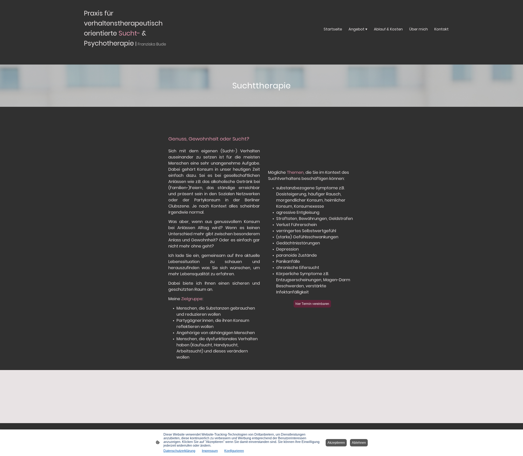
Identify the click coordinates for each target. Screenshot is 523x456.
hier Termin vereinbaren (312, 304)
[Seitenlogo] (133, 53)
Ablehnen (359, 442)
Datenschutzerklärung (179, 451)
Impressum (210, 451)
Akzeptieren (336, 442)
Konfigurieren (234, 451)
